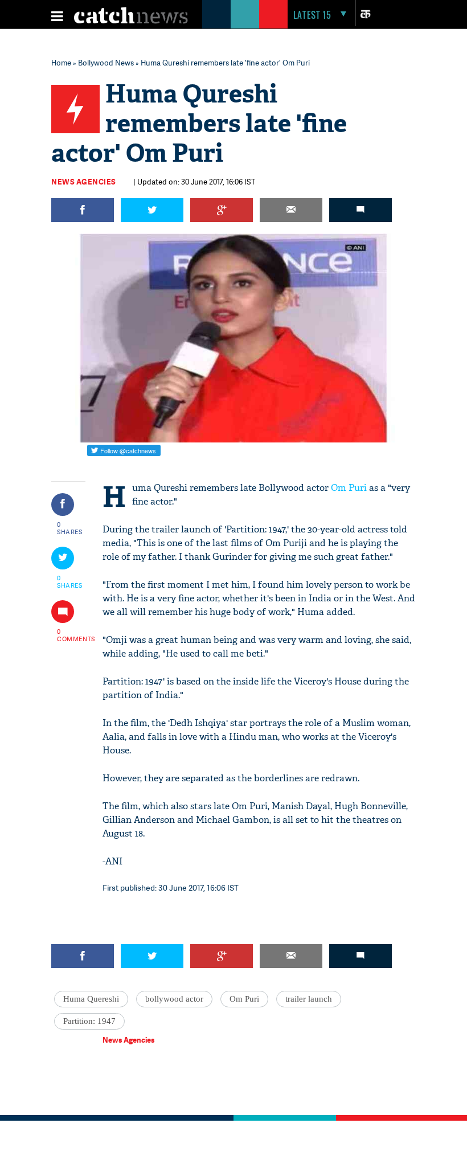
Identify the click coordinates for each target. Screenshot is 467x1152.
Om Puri (349, 488)
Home (61, 63)
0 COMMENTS (70, 635)
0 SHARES (70, 527)
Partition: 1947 (89, 1021)
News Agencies (83, 182)
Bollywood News (106, 63)
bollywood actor (174, 998)
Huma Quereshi (91, 998)
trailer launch (308, 998)
